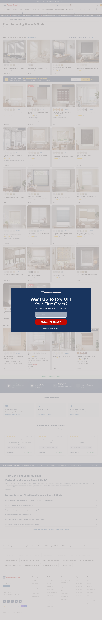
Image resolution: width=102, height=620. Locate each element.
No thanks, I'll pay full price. (51, 328)
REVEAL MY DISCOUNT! (51, 322)
